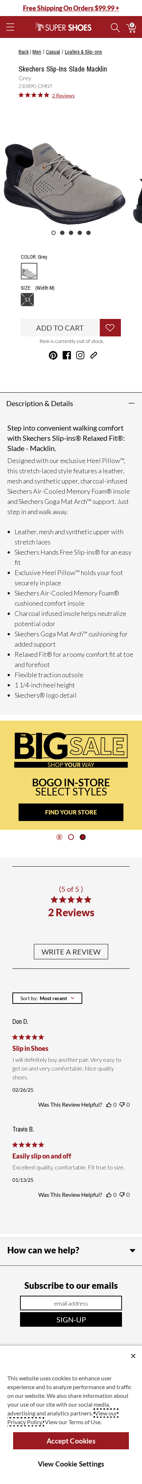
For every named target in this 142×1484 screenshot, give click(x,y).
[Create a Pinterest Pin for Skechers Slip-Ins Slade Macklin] (53, 355)
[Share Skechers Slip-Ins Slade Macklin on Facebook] (67, 355)
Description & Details (39, 403)
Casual (53, 52)
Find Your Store (71, 812)
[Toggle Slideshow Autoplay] (59, 837)
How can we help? (43, 1250)
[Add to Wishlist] (110, 327)
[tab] (71, 837)
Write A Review (71, 951)
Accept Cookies (71, 1441)
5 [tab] (88, 232)
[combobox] (47, 998)
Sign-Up (71, 1319)
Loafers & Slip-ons (83, 52)
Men (36, 52)
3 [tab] (71, 232)
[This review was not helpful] (122, 1104)
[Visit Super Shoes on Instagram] (80, 355)
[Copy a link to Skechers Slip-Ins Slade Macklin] (93, 355)
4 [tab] (79, 232)
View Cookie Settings (71, 1464)
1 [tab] (53, 232)
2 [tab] (62, 232)
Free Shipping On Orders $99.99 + (71, 8)
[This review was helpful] (108, 1104)
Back (24, 52)
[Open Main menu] (9, 27)
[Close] (133, 1356)
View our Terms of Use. (73, 1421)
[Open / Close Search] (115, 27)
